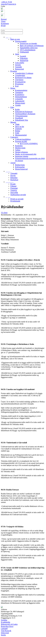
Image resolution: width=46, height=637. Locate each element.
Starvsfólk (14, 193)
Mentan (13, 122)
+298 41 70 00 (6, 2)
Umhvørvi (14, 137)
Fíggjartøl (14, 188)
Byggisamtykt (20, 82)
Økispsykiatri (20, 103)
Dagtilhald (19, 118)
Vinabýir (13, 190)
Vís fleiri (4, 213)
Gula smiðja (19, 63)
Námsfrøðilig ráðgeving (29, 48)
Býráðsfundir (15, 201)
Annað (12, 163)
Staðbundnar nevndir (18, 195)
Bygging (13, 71)
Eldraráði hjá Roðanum (23, 112)
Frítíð (17, 133)
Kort (17, 86)
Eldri (12, 107)
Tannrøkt (18, 67)
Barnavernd (19, 69)
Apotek (18, 105)
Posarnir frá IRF (21, 141)
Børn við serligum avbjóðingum (32, 46)
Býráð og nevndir (16, 199)
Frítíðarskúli (24, 52)
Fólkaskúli (24, 58)
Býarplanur (19, 84)
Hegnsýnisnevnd (21, 169)
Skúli (17, 54)
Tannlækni (19, 92)
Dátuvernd (5, 633)
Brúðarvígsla (20, 165)
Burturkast (14, 180)
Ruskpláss (19, 146)
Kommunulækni (21, 90)
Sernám (18, 65)
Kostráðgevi (19, 95)
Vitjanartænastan (21, 116)
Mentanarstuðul (21, 135)
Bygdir (13, 184)
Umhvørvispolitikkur (23, 139)
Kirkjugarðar (20, 167)
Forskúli (23, 56)
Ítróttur (17, 131)
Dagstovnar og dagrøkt (28, 43)
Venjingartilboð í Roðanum (25, 114)
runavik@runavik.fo (8, 4)
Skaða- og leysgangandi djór (25, 154)
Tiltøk (17, 124)
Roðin (17, 109)
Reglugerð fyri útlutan (23, 78)
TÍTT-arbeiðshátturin (27, 50)
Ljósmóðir (19, 99)
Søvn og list (19, 127)
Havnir (13, 175)
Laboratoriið (19, 101)
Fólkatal (13, 186)
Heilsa (12, 88)
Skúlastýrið (24, 61)
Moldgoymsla (20, 148)
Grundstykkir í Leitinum (24, 73)
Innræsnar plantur (21, 156)
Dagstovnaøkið (20, 41)
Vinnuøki (13, 173)
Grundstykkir (20, 75)
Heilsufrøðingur (21, 97)
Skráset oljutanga (21, 152)
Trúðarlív (18, 129)
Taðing (17, 150)
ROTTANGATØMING (29, 144)
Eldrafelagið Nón (21, 120)
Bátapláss (13, 178)
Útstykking (19, 80)
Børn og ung (15, 39)
